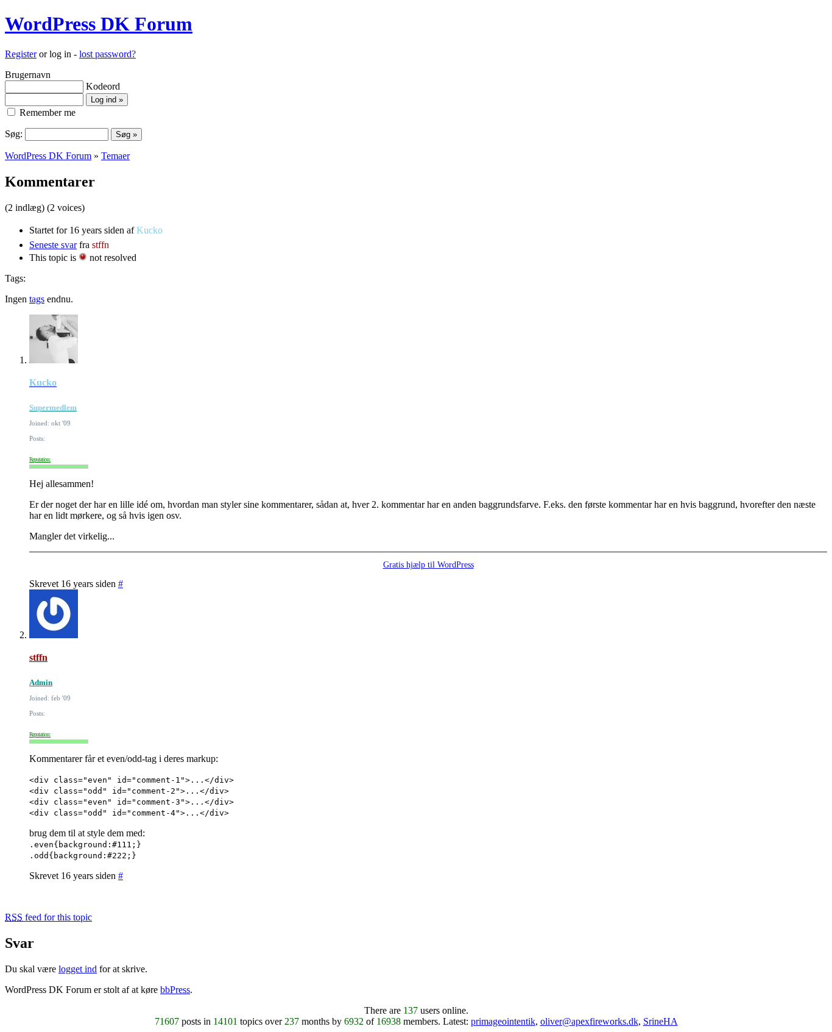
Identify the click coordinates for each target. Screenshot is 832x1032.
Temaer (115, 156)
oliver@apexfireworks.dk (589, 1021)
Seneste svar (53, 245)
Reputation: (40, 460)
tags (36, 299)
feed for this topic (48, 917)
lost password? (107, 54)
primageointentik (503, 1021)
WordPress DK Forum (98, 24)
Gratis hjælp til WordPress (428, 564)
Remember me (46, 112)
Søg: (14, 134)
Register (21, 54)
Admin (40, 682)
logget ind (77, 969)
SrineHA (660, 1021)
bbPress (175, 989)
